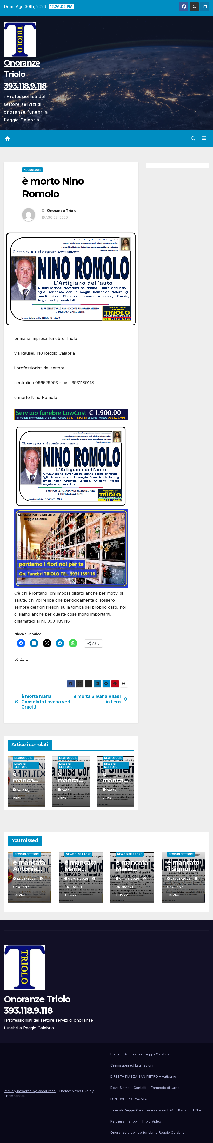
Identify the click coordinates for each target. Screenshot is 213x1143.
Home (115, 1054)
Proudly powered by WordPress (30, 1091)
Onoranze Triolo (62, 210)
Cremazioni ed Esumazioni (131, 1065)
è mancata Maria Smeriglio (132, 869)
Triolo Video (151, 1121)
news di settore (20, 765)
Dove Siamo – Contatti (128, 1087)
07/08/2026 (130, 878)
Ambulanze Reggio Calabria (147, 1054)
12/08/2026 (27, 878)
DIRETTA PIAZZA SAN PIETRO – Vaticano (143, 1076)
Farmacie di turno (165, 1087)
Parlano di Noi (189, 1110)
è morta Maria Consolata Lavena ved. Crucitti (46, 702)
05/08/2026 (181, 878)
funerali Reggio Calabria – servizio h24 (142, 1110)
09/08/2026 (79, 878)
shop (133, 1121)
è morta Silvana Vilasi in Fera (97, 699)
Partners (117, 1121)
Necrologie (32, 169)
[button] (193, 138)
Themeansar (14, 1095)
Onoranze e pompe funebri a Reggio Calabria (147, 1132)
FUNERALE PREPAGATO (129, 1099)
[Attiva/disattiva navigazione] (204, 138)
